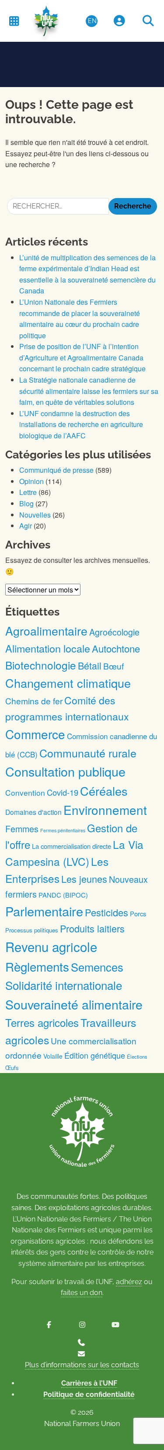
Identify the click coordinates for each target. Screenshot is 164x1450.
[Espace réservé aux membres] (119, 21)
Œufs (12, 1067)
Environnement (105, 809)
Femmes (21, 828)
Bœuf (113, 666)
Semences (97, 967)
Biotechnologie (40, 665)
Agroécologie (114, 632)
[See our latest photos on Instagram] (82, 1325)
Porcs (138, 913)
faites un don (81, 1293)
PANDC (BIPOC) (63, 894)
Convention (25, 792)
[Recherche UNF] (148, 21)
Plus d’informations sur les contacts (82, 1365)
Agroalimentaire (46, 630)
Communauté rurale (87, 752)
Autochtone (116, 648)
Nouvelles (35, 515)
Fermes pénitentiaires (62, 830)
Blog (26, 503)
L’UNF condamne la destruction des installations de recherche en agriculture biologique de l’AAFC (81, 424)
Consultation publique (65, 771)
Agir (25, 526)
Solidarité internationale (63, 985)
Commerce (35, 734)
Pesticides (106, 912)
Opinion (31, 481)
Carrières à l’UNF (89, 1383)
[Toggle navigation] (14, 21)
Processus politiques (31, 930)
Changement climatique (68, 682)
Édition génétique (94, 1055)
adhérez (129, 1282)
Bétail (89, 665)
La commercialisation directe (71, 846)
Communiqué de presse (56, 470)
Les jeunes (84, 878)
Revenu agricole (51, 946)
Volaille (53, 1056)
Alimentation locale (47, 648)
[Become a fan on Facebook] (49, 1325)
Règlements (37, 966)
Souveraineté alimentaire (74, 1004)
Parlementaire (44, 911)
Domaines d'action (33, 812)
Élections (137, 1056)
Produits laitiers (92, 928)
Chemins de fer (34, 700)
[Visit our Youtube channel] (115, 1325)
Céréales (104, 790)
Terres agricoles (42, 1022)
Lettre (28, 492)
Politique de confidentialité (89, 1394)
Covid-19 (62, 792)
